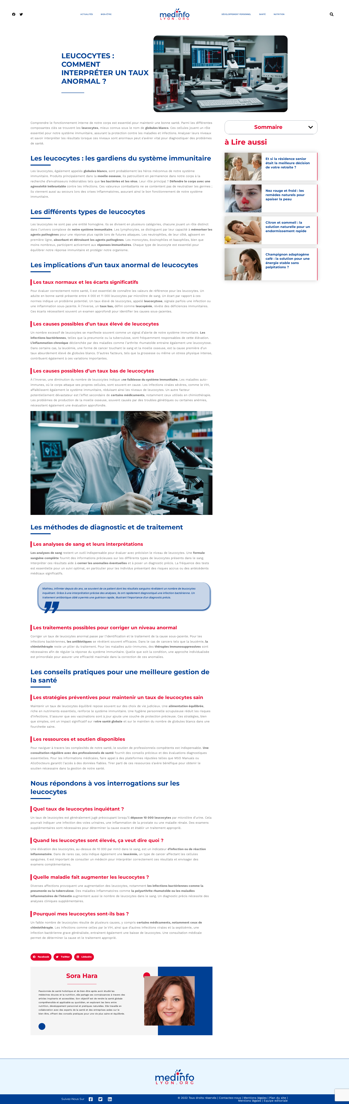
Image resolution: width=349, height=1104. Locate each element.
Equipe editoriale (276, 1100)
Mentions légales (255, 1097)
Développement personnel (236, 14)
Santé (262, 14)
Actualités (86, 14)
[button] (331, 14)
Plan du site (277, 1097)
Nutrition (279, 14)
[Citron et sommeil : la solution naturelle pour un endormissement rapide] (243, 230)
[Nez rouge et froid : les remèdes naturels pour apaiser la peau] (243, 198)
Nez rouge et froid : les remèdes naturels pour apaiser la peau (285, 195)
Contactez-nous (230, 1097)
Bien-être (106, 14)
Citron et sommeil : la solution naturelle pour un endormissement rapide (288, 227)
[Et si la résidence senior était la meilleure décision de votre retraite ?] (243, 167)
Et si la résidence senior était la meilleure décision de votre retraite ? (288, 163)
